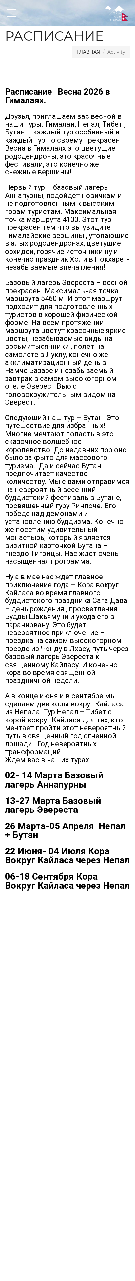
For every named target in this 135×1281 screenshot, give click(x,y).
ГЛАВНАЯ (88, 52)
